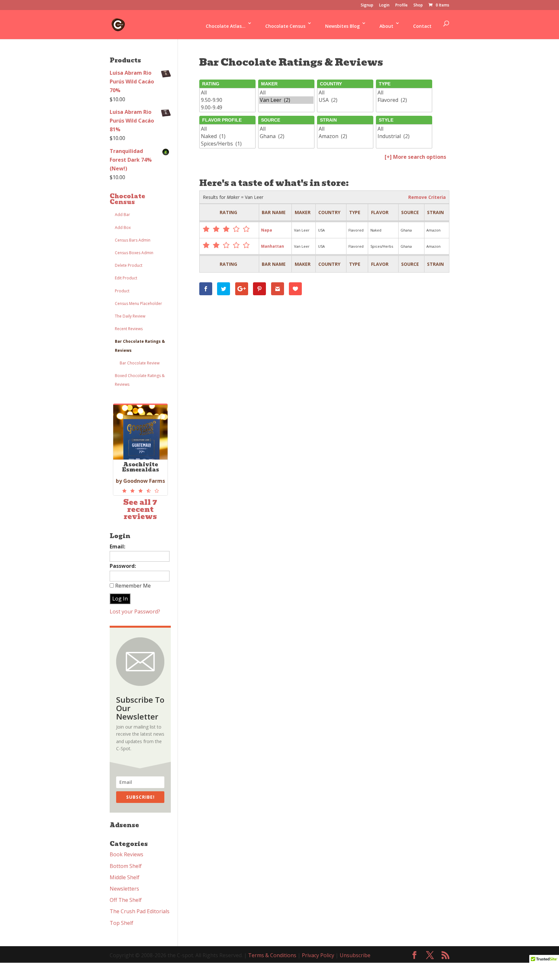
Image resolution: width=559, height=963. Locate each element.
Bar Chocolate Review (139, 363)
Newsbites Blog (342, 26)
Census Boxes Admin (134, 252)
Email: (117, 546)
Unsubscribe (355, 955)
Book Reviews (126, 854)
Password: (123, 565)
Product (122, 291)
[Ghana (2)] (286, 136)
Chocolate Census (285, 26)
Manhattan (272, 246)
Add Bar (122, 214)
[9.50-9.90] (227, 100)
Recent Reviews (129, 328)
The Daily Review (130, 316)
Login (384, 5)
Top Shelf (121, 922)
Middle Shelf (124, 877)
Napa (266, 230)
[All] (227, 92)
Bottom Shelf (126, 866)
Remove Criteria (427, 197)
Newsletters (124, 888)
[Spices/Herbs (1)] (227, 143)
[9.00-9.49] (227, 107)
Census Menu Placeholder (138, 303)
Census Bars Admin (132, 240)
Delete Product (128, 265)
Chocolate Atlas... (226, 26)
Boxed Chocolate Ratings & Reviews (140, 380)
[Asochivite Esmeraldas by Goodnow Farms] (140, 490)
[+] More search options (415, 156)
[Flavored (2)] (404, 100)
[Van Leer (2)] (286, 100)
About (386, 26)
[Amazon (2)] (345, 136)
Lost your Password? (135, 611)
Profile (401, 5)
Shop (418, 5)
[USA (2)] (345, 100)
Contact (422, 26)
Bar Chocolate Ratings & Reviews (140, 346)
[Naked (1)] (227, 136)
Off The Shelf (126, 899)
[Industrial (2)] (404, 136)
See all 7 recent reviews (140, 509)
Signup (367, 5)
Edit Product (126, 278)
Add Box (123, 227)
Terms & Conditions (272, 955)
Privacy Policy (318, 955)
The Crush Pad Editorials (140, 911)
